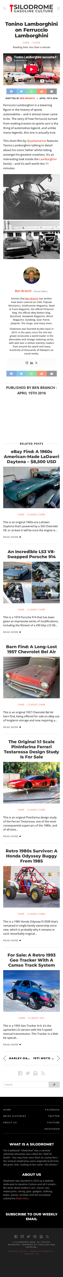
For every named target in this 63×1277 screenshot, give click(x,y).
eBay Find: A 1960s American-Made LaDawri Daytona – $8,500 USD (31, 456)
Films (36, 42)
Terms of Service (41, 1251)
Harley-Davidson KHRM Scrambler (19, 1058)
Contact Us (31, 1254)
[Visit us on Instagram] (35, 1073)
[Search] (54, 1085)
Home (7, 1109)
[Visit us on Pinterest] (34, 1236)
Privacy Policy (18, 1251)
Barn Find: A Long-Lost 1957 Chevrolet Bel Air (31, 649)
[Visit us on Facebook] (20, 1073)
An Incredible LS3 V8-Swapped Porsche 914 (31, 554)
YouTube (53, 1122)
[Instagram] (26, 363)
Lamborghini (48, 159)
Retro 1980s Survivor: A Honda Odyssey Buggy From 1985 (31, 856)
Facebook (52, 1109)
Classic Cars (36, 514)
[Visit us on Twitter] (28, 1236)
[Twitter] (36, 363)
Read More (11, 537)
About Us (10, 1122)
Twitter (54, 1116)
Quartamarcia (36, 141)
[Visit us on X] (28, 1073)
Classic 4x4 (36, 1018)
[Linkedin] (31, 363)
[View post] (31, 487)
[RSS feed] (4, 8)
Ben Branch (27, 98)
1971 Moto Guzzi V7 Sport (46, 1058)
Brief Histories (14, 1116)
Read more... (23, 1198)
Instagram (52, 1129)
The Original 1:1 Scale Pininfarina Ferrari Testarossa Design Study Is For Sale (31, 749)
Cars (26, 42)
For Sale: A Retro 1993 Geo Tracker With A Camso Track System (32, 960)
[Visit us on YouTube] (22, 1236)
